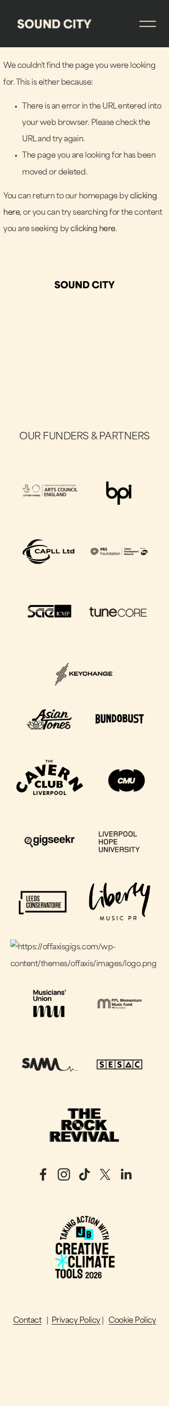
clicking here (92, 229)
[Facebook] (43, 1174)
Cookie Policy (132, 1321)
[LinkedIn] (125, 1174)
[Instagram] (63, 1174)
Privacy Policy (76, 1321)
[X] (105, 1174)
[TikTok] (84, 1174)
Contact (27, 1321)
